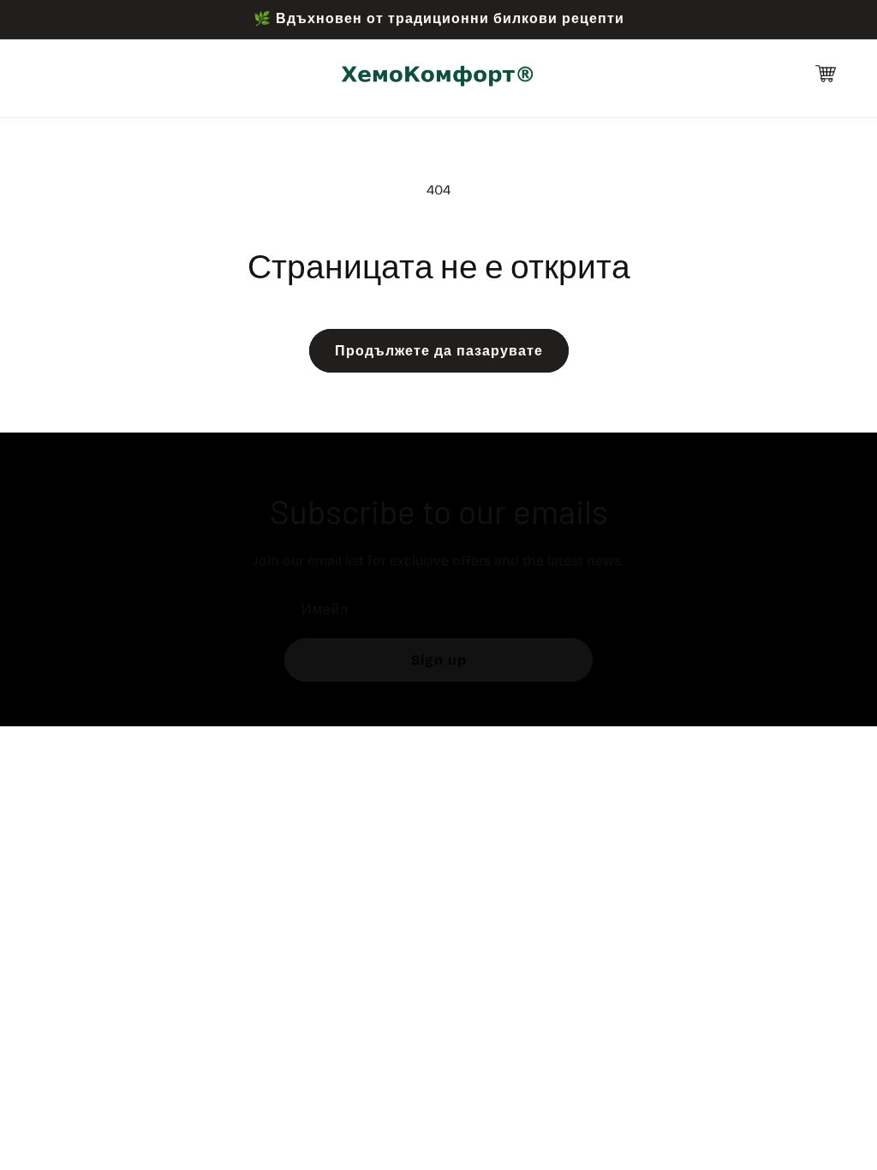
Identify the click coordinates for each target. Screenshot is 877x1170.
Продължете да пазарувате (439, 351)
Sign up (439, 660)
